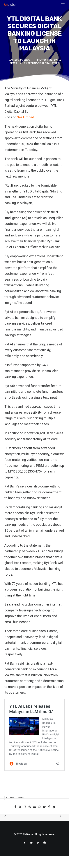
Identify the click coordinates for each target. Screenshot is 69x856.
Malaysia (55, 60)
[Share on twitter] (20, 807)
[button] (62, 5)
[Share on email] (54, 807)
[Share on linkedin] (34, 807)
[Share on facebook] (15, 807)
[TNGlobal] (10, 4)
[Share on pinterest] (30, 807)
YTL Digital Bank (15, 798)
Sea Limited (25, 117)
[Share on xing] (49, 807)
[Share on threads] (25, 807)
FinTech (42, 60)
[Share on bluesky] (44, 807)
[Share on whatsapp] (39, 807)
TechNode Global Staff (43, 63)
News (13, 63)
